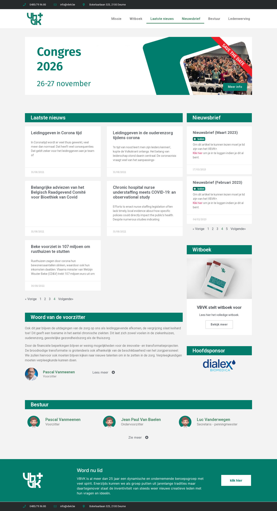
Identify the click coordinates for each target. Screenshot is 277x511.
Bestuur (214, 19)
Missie (116, 19)
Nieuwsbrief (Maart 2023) (215, 132)
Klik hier (198, 153)
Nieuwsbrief (191, 19)
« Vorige (31, 299)
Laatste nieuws (162, 19)
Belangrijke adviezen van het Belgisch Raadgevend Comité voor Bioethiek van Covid (58, 192)
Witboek (136, 19)
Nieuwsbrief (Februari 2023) (217, 182)
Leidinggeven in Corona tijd (56, 132)
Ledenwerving (239, 19)
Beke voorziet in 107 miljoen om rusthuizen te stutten (60, 249)
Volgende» (238, 229)
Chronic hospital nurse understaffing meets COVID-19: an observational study (144, 192)
